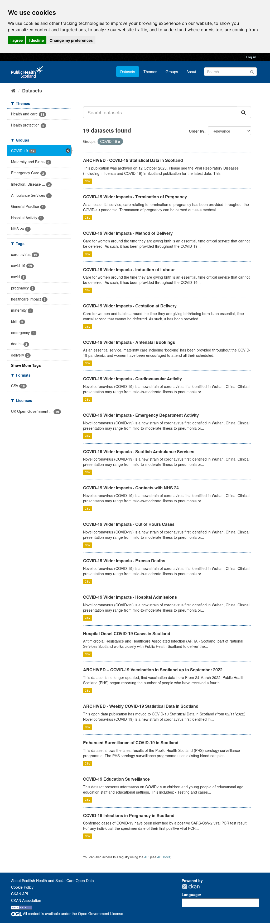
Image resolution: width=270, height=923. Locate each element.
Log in (251, 56)
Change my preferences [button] (71, 40)
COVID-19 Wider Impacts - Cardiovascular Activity (132, 379)
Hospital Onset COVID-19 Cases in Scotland (126, 633)
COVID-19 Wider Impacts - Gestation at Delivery (130, 306)
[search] (244, 112)
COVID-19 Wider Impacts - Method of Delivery (128, 233)
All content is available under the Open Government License (72, 913)
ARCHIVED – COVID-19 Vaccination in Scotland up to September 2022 (153, 670)
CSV (87, 181)
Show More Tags (26, 365)
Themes (150, 71)
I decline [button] (36, 40)
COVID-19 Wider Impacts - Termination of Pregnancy (135, 197)
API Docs (163, 857)
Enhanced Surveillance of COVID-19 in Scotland (131, 742)
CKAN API (19, 893)
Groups (172, 71)
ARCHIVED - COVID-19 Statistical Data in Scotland (133, 160)
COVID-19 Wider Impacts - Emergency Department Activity (141, 415)
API (146, 857)
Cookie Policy (22, 887)
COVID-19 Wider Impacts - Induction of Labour (129, 269)
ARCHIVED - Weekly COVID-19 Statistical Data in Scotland (141, 706)
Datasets (127, 71)
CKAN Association (26, 900)
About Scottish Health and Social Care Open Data (52, 880)
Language (191, 894)
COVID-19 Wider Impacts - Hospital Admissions (130, 597)
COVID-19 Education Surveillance (116, 779)
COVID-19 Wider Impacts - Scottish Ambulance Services (138, 451)
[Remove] (119, 141)
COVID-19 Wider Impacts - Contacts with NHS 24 (131, 488)
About (191, 71)
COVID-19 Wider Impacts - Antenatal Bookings (129, 342)
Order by (196, 131)
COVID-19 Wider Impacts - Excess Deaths (124, 560)
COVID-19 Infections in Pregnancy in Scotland (129, 815)
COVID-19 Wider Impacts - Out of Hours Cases (129, 524)
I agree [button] (17, 40)
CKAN (191, 886)
